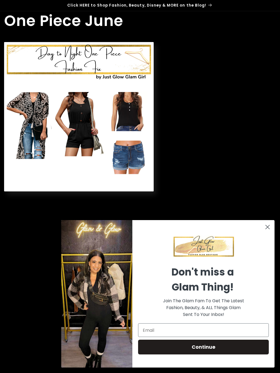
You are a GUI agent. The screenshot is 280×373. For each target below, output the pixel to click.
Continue (203, 347)
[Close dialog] (267, 227)
